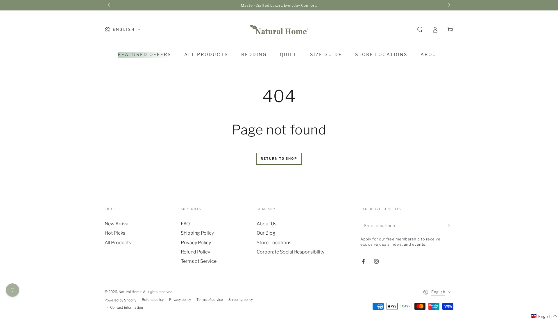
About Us (266, 223)
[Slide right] (448, 5)
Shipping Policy (197, 233)
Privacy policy (180, 299)
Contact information (126, 307)
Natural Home (130, 292)
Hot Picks (115, 233)
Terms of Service (199, 261)
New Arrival (117, 223)
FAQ (185, 223)
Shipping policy (240, 299)
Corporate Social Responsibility (290, 252)
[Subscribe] (450, 225)
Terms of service (209, 299)
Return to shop (279, 159)
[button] (420, 29)
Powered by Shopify (120, 300)
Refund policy (153, 299)
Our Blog (266, 233)
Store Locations (274, 242)
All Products (118, 242)
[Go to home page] (279, 29)
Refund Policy (195, 252)
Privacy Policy (196, 242)
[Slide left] (110, 5)
